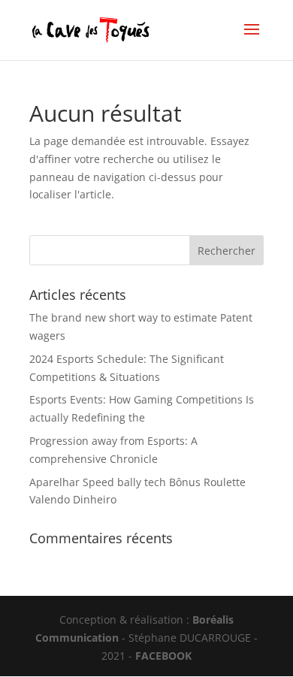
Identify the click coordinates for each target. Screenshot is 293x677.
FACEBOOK (163, 655)
